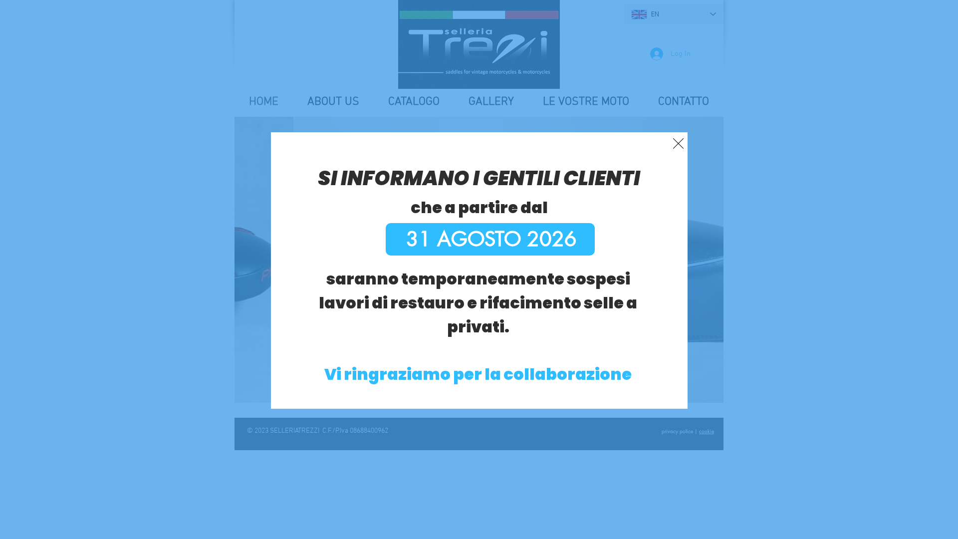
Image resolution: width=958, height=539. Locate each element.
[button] (678, 143)
